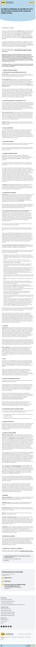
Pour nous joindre (4, 621)
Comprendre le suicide (4, 607)
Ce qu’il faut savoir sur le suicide (6, 610)
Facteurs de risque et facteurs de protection (8, 612)
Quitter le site (31, 2)
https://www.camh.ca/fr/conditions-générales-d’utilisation (12, 398)
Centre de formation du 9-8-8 (5, 608)
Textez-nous (7, 581)
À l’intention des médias (5, 619)
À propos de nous (4, 617)
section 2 (8, 240)
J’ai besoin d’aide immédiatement (6, 599)
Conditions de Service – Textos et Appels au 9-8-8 (18, 637)
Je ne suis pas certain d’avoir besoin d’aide (8, 601)
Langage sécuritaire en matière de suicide (7, 615)
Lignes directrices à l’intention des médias (8, 613)
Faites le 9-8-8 (8, 577)
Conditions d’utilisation (28, 637)
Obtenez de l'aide (4, 597)
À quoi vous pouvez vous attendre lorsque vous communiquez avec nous (14, 585)
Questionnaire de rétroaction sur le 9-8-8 (6, 637)
